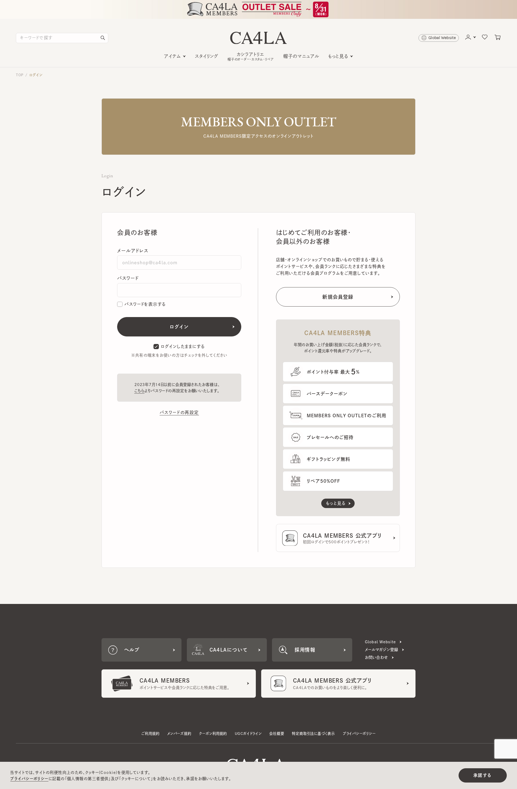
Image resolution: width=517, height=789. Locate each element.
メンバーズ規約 (179, 733)
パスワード (128, 278)
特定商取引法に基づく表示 (313, 733)
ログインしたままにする (183, 346)
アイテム (172, 56)
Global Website (380, 642)
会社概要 (276, 733)
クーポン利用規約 (213, 733)
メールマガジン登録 (381, 650)
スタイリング (206, 56)
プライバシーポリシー (359, 733)
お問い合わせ (376, 657)
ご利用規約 (150, 733)
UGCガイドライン (248, 733)
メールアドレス (132, 250)
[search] (103, 38)
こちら (139, 391)
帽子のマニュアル (301, 56)
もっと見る (338, 56)
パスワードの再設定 (179, 412)
